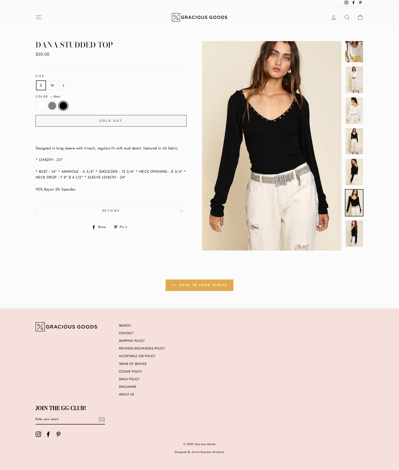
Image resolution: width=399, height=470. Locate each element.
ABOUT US (126, 394)
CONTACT (126, 333)
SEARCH (125, 325)
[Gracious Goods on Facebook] (48, 434)
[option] (272, 146)
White (41, 105)
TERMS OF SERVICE (133, 363)
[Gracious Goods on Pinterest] (58, 434)
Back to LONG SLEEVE (202, 285)
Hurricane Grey (52, 105)
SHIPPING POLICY (132, 340)
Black (63, 105)
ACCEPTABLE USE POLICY (137, 356)
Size (40, 76)
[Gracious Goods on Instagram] (38, 434)
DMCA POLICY (129, 379)
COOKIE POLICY (130, 371)
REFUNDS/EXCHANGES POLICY (142, 348)
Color (48, 96)
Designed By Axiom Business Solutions (199, 452)
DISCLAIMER (127, 386)
